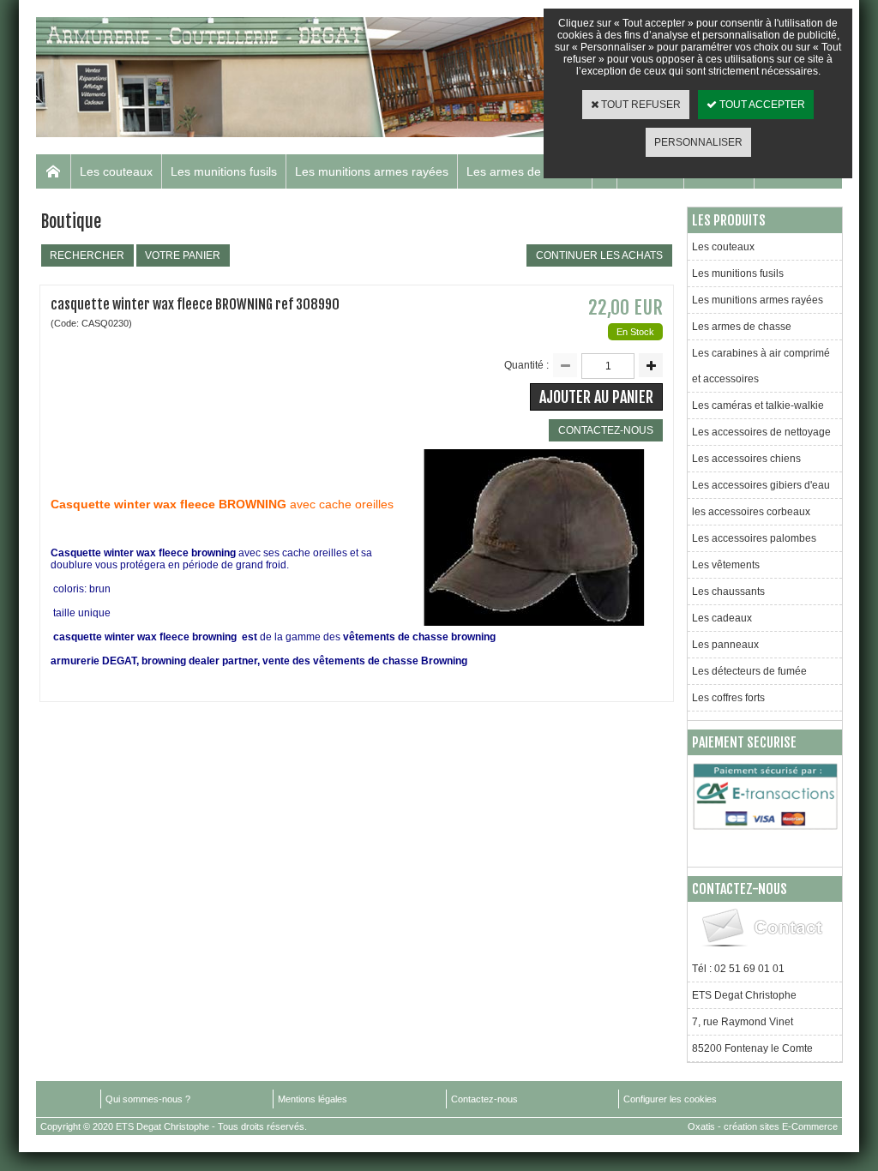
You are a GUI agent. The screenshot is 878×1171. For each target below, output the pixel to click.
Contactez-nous (484, 1099)
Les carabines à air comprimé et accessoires (761, 366)
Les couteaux (116, 171)
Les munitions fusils (224, 171)
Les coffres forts (728, 698)
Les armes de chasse (524, 171)
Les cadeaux (722, 618)
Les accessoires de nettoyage (761, 432)
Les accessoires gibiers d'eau (761, 485)
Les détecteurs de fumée (749, 671)
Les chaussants (728, 592)
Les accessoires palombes (754, 538)
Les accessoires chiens (746, 459)
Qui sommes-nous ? (147, 1099)
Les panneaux (725, 645)
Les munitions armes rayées (371, 171)
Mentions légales (312, 1099)
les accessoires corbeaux (751, 512)
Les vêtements (726, 565)
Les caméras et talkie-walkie (758, 405)
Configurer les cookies (670, 1099)
